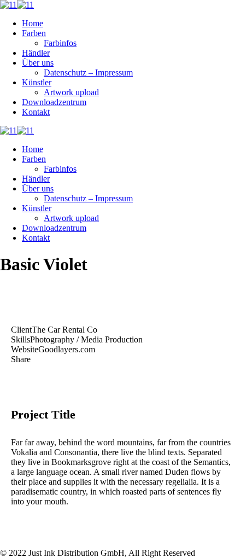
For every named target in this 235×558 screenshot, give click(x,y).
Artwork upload (71, 92)
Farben (34, 33)
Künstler (36, 82)
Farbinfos (60, 43)
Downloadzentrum (54, 102)
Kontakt (36, 112)
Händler (36, 52)
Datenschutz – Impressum (88, 72)
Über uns (38, 62)
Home (32, 23)
